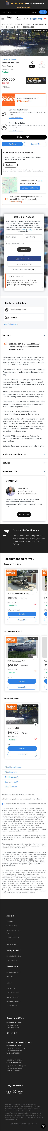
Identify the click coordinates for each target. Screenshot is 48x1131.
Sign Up (43, 12)
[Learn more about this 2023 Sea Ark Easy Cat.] (22, 647)
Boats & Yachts (6, 12)
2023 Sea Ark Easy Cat (16, 661)
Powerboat (28, 24)
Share (32, 66)
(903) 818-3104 (26, 491)
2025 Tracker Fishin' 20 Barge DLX (20, 594)
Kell (18, 27)
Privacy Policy (27, 230)
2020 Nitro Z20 (13, 728)
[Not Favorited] (41, 62)
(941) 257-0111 (36, 19)
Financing (10, 977)
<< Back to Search (9, 60)
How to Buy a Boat (13, 972)
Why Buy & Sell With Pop (14, 931)
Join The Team (12, 944)
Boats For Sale (14, 24)
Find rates (10, 165)
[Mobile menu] (2, 19)
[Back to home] (9, 19)
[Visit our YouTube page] (20, 1092)
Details (22, 614)
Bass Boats (39, 24)
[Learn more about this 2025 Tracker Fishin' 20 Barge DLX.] (22, 580)
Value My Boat (12, 960)
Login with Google (24, 264)
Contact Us (21, 620)
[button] (43, 1126)
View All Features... (16, 118)
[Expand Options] (35, 590)
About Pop (10, 921)
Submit (24, 250)
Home (3, 24)
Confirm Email (15, 247)
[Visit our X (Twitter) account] (14, 1092)
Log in (34, 269)
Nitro (3, 27)
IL (41, 181)
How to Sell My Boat (14, 956)
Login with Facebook (24, 259)
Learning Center (13, 997)
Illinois (11, 27)
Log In (33, 12)
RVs (15, 12)
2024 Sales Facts (13, 993)
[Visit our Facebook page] (9, 1092)
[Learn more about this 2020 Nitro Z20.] (22, 714)
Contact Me (24, 514)
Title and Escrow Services (13, 938)
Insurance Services (13, 1002)
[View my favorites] (45, 19)
